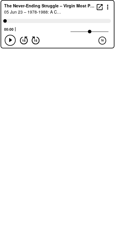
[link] (100, 7)
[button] (107, 7)
